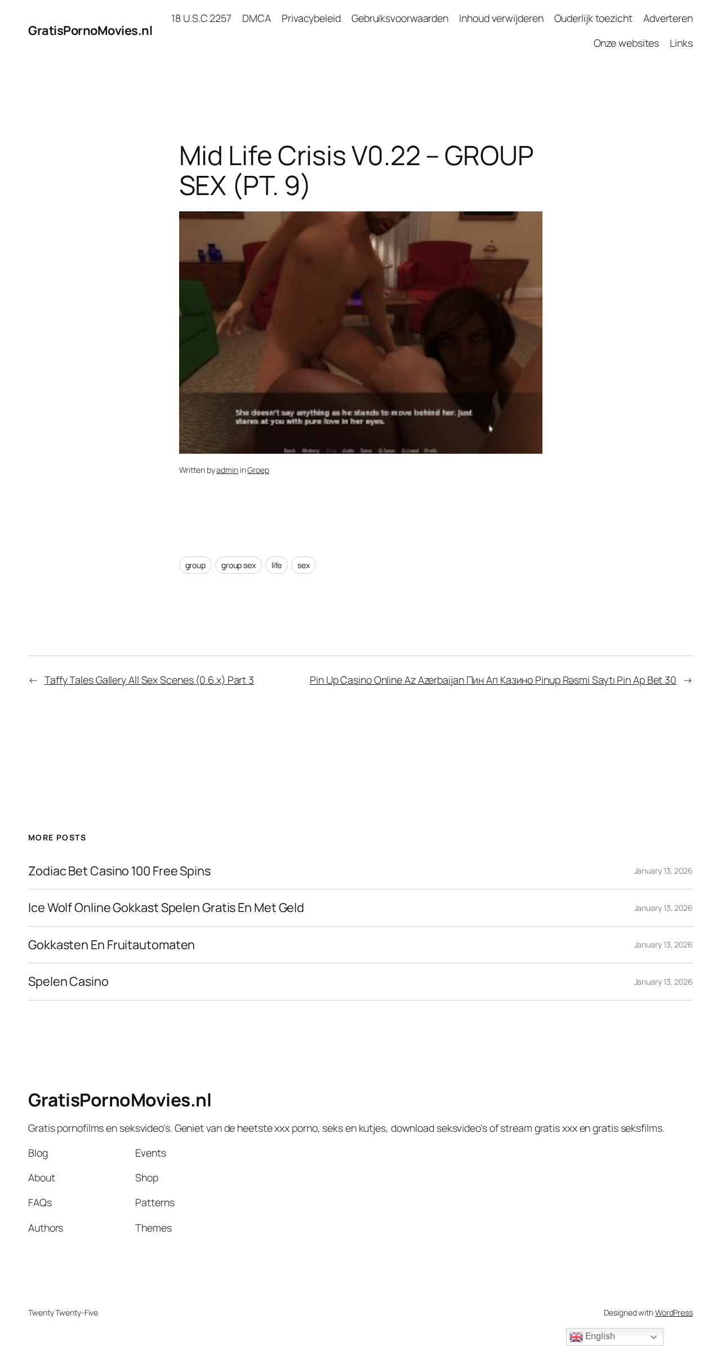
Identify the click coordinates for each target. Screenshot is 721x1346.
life (277, 565)
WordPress (674, 1312)
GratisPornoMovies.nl (90, 30)
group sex (238, 565)
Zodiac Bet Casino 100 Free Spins (119, 871)
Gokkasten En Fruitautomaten (111, 944)
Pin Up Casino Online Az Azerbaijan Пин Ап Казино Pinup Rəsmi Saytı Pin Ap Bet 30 (493, 680)
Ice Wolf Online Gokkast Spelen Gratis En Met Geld (166, 907)
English (599, 1336)
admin (227, 469)
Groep (258, 469)
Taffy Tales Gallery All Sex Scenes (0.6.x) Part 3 (149, 680)
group (195, 565)
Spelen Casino (68, 981)
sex (303, 565)
